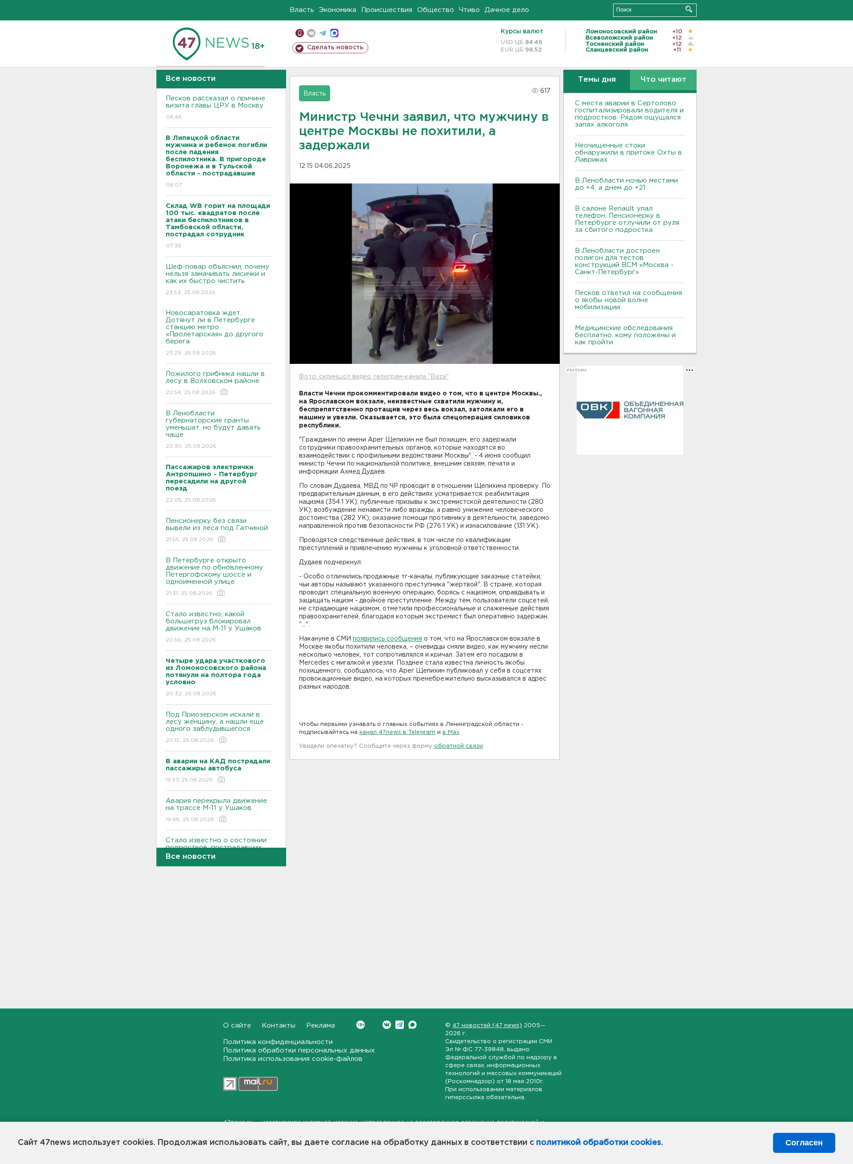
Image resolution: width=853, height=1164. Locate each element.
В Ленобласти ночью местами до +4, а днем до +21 (626, 184)
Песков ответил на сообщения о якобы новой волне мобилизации (628, 300)
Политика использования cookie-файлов (293, 1059)
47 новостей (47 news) (487, 1025)
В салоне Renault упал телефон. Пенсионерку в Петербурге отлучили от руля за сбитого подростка (627, 219)
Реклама (320, 1025)
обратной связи (458, 746)
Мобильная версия (299, 33)
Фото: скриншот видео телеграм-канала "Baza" (374, 376)
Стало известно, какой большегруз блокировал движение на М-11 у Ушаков (213, 626)
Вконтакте (387, 1024)
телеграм (323, 33)
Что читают (663, 79)
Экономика (337, 10)
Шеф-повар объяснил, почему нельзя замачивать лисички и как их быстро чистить (217, 279)
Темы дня (597, 79)
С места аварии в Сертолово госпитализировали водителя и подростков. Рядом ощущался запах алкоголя (629, 114)
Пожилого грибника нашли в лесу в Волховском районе (215, 383)
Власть (302, 10)
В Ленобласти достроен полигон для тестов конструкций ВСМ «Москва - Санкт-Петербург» (624, 261)
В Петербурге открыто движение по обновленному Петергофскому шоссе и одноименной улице (214, 577)
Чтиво (469, 10)
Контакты (278, 1025)
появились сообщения (387, 639)
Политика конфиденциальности (278, 1042)
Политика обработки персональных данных (299, 1050)
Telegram (399, 1024)
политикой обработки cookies (598, 1142)
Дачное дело (507, 10)
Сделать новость (335, 47)
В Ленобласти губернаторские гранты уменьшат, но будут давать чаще (213, 430)
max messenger (334, 33)
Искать (689, 9)
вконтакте (311, 33)
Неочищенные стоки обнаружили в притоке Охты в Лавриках (628, 153)
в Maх (450, 732)
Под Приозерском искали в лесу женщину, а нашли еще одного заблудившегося (215, 727)
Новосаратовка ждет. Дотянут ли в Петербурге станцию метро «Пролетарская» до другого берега (214, 332)
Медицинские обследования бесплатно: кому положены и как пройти (625, 335)
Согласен (804, 1142)
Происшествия (386, 10)
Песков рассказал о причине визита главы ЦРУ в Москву (215, 108)
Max (412, 1024)
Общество (435, 10)
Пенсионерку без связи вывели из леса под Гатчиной (217, 530)
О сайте (237, 1025)
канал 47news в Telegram (397, 732)
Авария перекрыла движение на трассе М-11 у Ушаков (216, 810)
